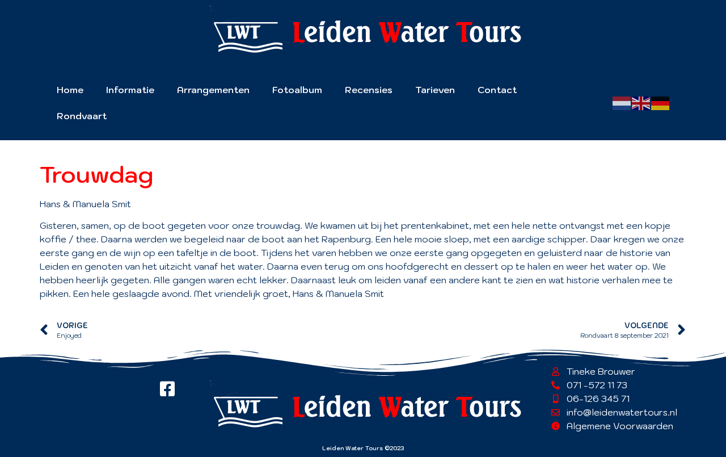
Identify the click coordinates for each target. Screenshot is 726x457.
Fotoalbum (297, 89)
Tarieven (435, 89)
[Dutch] (622, 102)
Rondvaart (82, 115)
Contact (497, 89)
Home (70, 89)
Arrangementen (213, 89)
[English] (641, 102)
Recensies (368, 89)
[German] (660, 102)
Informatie (130, 89)
